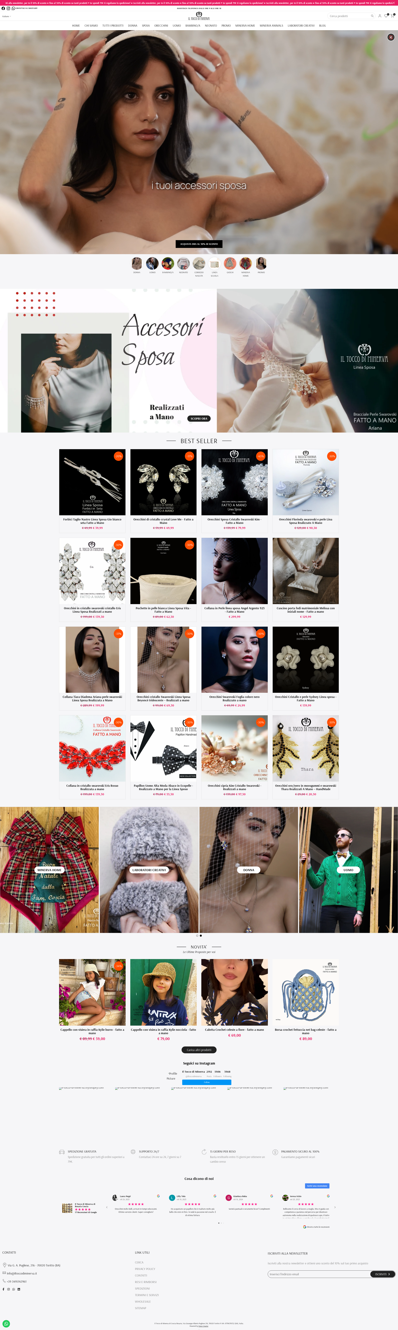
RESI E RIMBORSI (146, 1282)
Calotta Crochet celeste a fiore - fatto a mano (234, 1029)
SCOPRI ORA (199, 418)
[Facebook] (3, 8)
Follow (207, 1082)
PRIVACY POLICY (145, 1269)
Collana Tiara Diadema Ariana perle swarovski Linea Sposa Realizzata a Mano (92, 698)
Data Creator (203, 1326)
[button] (61, 453)
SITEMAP (140, 1308)
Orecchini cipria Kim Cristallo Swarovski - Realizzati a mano (234, 787)
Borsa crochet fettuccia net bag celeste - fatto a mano (305, 1031)
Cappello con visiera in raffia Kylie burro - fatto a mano (92, 1031)
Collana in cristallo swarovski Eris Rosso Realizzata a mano (92, 787)
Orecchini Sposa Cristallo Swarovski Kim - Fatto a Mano (234, 521)
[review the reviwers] (158, 1196)
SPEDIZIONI (142, 1288)
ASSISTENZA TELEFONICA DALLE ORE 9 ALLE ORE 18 (199, 8)
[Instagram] (8, 8)
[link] (199, 361)
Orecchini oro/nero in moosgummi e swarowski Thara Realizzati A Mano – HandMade (305, 787)
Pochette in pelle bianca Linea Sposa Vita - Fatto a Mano (163, 609)
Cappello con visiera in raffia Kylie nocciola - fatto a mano (163, 1031)
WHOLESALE (143, 1301)
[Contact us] (6, 1324)
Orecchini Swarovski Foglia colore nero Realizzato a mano (234, 698)
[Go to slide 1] (218, 1223)
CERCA (139, 1262)
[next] (395, 872)
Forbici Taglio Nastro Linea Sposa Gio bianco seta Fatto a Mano (92, 521)
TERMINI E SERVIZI (147, 1295)
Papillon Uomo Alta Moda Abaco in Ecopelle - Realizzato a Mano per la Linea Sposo (163, 787)
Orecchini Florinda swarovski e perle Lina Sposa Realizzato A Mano (305, 521)
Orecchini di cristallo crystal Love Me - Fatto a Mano (163, 521)
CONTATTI (141, 1275)
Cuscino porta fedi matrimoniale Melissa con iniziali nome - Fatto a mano (306, 609)
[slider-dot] (197, 936)
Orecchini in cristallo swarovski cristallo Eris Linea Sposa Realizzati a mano (92, 609)
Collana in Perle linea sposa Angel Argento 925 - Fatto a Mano (234, 609)
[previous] (3, 872)
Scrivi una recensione (317, 1185)
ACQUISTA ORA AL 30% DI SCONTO (199, 243)
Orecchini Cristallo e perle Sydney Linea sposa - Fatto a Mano (305, 698)
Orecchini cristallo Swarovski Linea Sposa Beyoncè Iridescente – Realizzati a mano (163, 698)
